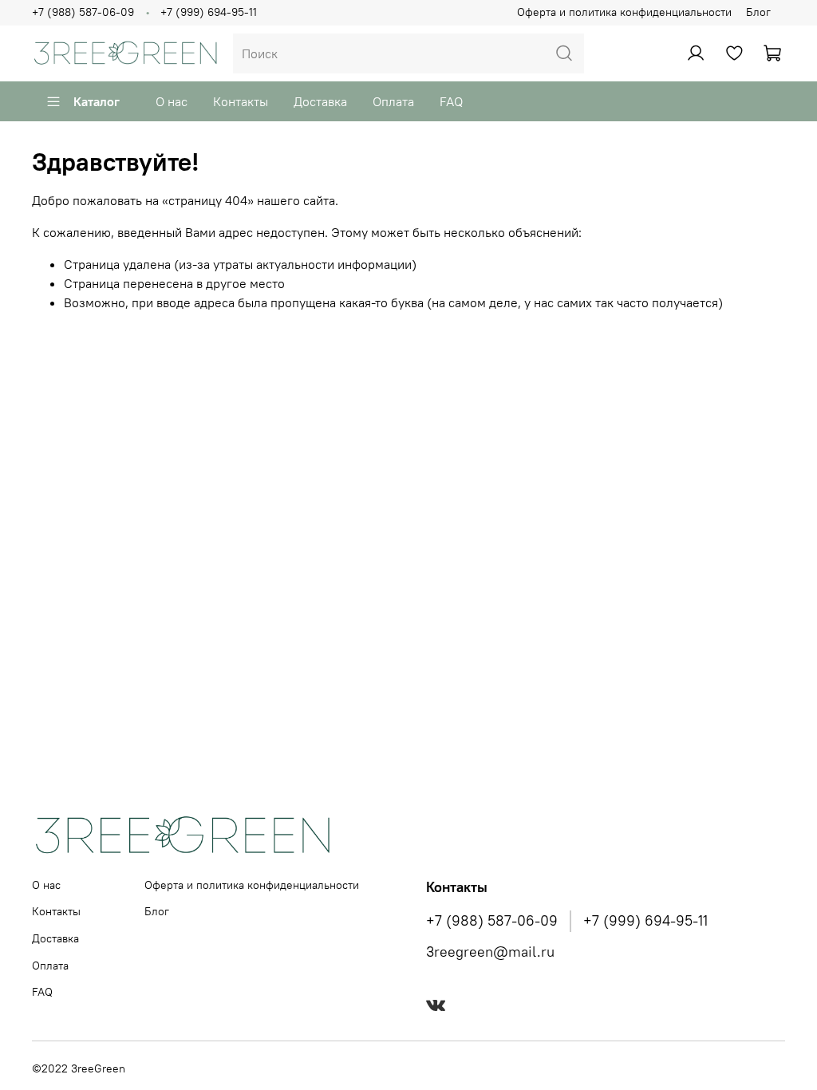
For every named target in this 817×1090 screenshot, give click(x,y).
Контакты (240, 101)
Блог (758, 12)
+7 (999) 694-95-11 (208, 12)
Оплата (393, 101)
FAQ (451, 101)
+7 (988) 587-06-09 (83, 12)
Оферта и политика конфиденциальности (624, 12)
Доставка (320, 101)
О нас (171, 101)
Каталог (96, 101)
